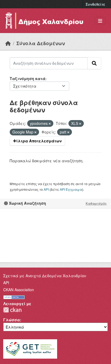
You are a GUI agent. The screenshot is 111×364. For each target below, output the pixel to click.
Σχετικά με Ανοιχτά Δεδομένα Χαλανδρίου (44, 275)
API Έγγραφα (71, 189)
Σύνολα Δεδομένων (40, 43)
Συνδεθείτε (95, 4)
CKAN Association (18, 289)
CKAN (12, 310)
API (46, 189)
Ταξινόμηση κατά (27, 78)
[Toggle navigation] (100, 21)
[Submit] (94, 63)
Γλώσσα (11, 319)
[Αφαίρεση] (50, 123)
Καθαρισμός (96, 203)
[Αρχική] (8, 43)
